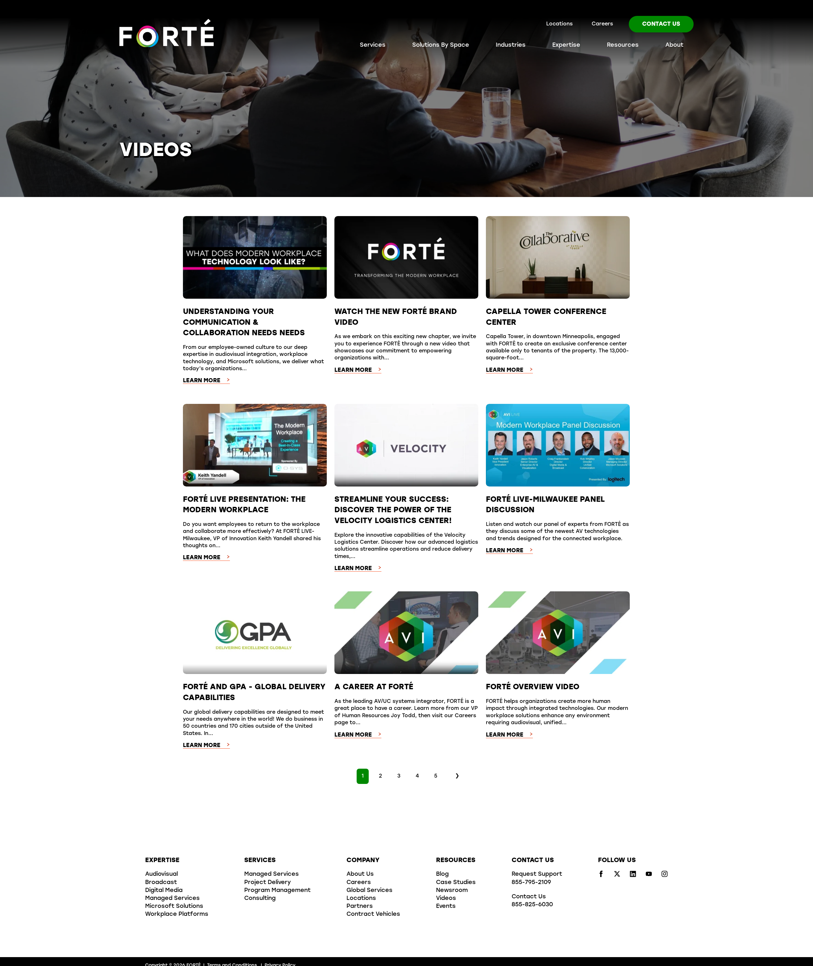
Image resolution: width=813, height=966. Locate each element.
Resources (623, 45)
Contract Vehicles (373, 914)
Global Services (369, 891)
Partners (359, 906)
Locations (559, 24)
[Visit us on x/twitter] (617, 875)
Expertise (566, 45)
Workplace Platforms (176, 914)
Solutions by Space (440, 45)
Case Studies (456, 883)
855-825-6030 (532, 905)
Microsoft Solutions (174, 906)
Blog (442, 874)
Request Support (537, 874)
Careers (602, 24)
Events (446, 906)
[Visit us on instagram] (665, 875)
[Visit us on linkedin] (633, 875)
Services (373, 45)
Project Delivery (267, 883)
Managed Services (172, 898)
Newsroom (452, 891)
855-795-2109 (531, 883)
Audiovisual (161, 874)
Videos (446, 898)
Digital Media (164, 891)
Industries (511, 45)
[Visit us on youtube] (649, 875)
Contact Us (661, 24)
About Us (360, 874)
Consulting (260, 898)
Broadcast (161, 883)
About (674, 45)
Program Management (277, 891)
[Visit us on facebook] (601, 875)
